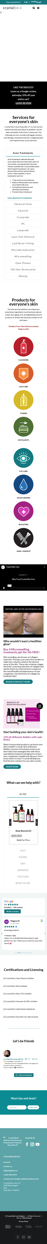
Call (26, 2)
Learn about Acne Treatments (20, 198)
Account (6, 1162)
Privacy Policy (23, 1221)
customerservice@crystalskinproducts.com (21, 1179)
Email (36, 2)
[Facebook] (27, 1144)
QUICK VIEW (16, 836)
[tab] (23, 153)
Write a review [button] (12, 911)
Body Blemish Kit (23, 831)
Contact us (7, 1166)
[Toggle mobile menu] (38, 8)
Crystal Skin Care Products (16, 1216)
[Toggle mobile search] (34, 8)
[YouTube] (37, 1144)
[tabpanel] (23, 178)
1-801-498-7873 (10, 1175)
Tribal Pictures (27, 1218)
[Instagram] (32, 1144)
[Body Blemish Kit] (23, 802)
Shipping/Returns (10, 1170)
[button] (23, 46)
